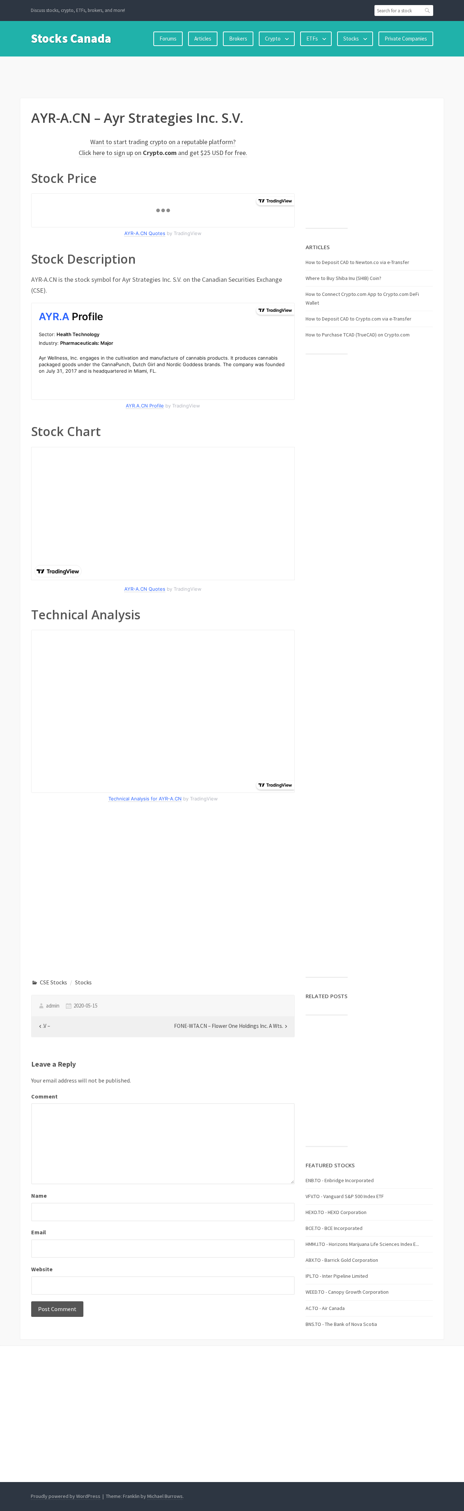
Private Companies (406, 38)
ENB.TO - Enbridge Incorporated (340, 1180)
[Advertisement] (232, 75)
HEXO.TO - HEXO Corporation (336, 1212)
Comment (44, 1096)
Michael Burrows (165, 1496)
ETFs (312, 38)
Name (39, 1195)
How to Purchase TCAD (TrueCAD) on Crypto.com (358, 334)
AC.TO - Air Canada (325, 1308)
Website (42, 1269)
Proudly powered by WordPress (65, 1496)
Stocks (351, 38)
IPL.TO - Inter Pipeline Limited (337, 1276)
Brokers (238, 38)
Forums (168, 38)
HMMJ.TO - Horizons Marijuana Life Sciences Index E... (362, 1244)
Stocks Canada (71, 38)
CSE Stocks (53, 982)
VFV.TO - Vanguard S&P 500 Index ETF (345, 1196)
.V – (46, 1025)
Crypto (273, 38)
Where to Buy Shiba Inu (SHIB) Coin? (343, 278)
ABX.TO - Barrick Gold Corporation (342, 1260)
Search (427, 10)
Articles (202, 38)
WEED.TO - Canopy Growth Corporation (347, 1292)
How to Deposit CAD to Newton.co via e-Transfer (357, 262)
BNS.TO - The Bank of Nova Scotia (341, 1324)
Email (38, 1232)
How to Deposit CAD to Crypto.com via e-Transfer (358, 318)
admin (52, 1005)
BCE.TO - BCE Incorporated (334, 1228)
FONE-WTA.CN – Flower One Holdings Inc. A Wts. (228, 1025)
